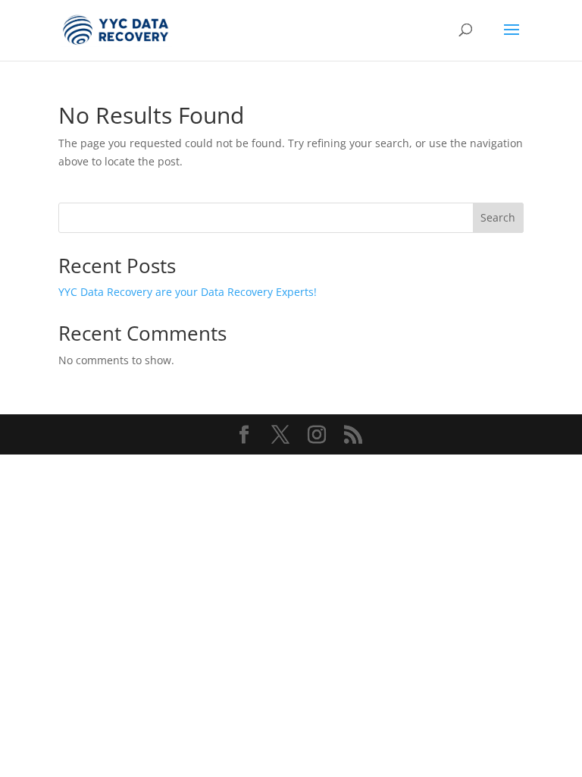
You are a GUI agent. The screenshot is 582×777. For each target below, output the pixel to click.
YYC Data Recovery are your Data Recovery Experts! (187, 292)
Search (497, 217)
